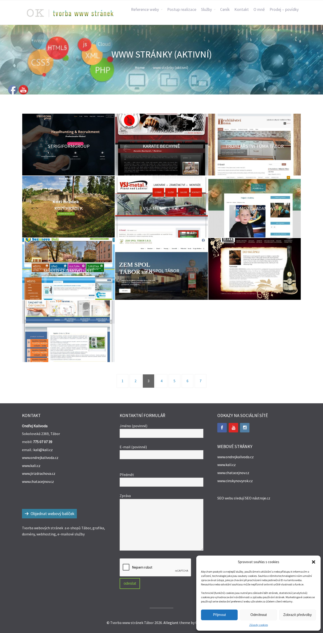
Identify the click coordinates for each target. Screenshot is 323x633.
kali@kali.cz (43, 449)
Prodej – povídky (284, 9)
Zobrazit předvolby (297, 615)
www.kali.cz (31, 465)
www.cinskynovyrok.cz (235, 480)
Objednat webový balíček (52, 513)
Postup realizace (181, 9)
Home (140, 67)
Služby (206, 9)
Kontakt (241, 9)
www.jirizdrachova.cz (38, 473)
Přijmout (219, 615)
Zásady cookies (258, 625)
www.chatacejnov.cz (38, 481)
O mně (259, 9)
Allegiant (171, 622)
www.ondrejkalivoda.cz (40, 457)
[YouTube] (233, 427)
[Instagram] (244, 427)
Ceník (225, 9)
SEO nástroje (255, 498)
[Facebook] (222, 427)
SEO (220, 498)
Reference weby (145, 9)
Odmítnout (258, 615)
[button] (313, 562)
